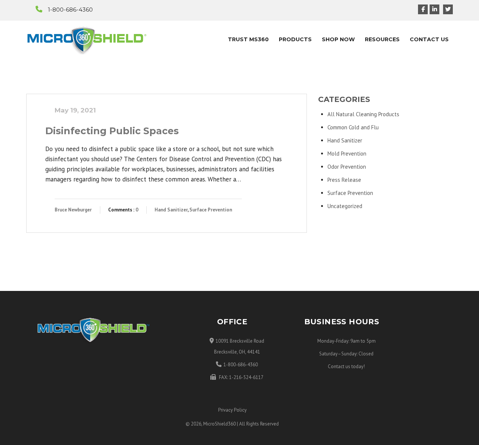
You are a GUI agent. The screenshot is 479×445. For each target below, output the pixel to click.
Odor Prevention (346, 166)
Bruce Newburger (73, 210)
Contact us (339, 366)
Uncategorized (344, 206)
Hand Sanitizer (171, 210)
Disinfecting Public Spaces (112, 130)
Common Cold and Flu (353, 127)
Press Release (344, 179)
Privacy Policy (232, 410)
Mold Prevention (346, 153)
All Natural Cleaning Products (363, 114)
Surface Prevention (210, 210)
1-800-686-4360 (70, 9)
